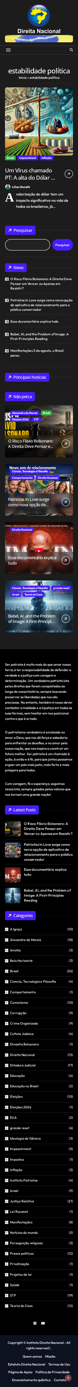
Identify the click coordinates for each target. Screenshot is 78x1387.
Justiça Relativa (22, 1201)
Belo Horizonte (21, 960)
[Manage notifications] (68, 1377)
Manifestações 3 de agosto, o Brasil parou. (37, 352)
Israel (15, 594)
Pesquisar (23, 230)
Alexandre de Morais (24, 413)
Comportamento (22, 477)
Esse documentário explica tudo (34, 321)
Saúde (14, 1285)
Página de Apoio (20, 1372)
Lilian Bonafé (21, 187)
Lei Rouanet (19, 1211)
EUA (13, 1117)
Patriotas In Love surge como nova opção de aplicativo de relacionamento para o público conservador (41, 305)
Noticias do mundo (24, 1232)
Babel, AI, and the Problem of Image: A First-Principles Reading (39, 336)
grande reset (61, 588)
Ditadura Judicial (23, 1065)
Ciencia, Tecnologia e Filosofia (30, 471)
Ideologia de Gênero (25, 1138)
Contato (60, 1380)
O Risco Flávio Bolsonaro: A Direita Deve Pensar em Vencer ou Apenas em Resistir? (41, 283)
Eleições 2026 (20, 419)
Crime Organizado (24, 1023)
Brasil (10, 157)
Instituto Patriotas (24, 1180)
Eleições (16, 1096)
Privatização (19, 1264)
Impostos (17, 1159)
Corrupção (18, 1013)
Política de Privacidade (53, 1372)
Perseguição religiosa (26, 1243)
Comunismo (19, 1002)
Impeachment (27, 157)
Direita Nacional (48, 477)
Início (23, 77)
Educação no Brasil (24, 1086)
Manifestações (21, 1222)
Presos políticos (22, 1253)
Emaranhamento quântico (31, 1380)
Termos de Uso (59, 1364)
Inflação (47, 157)
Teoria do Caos (33, 594)
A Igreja (16, 929)
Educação (17, 1076)
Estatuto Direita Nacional (26, 1364)
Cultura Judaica (21, 1034)
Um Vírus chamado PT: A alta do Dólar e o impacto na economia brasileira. (31, 181)
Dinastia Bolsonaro (24, 1044)
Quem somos (32, 1356)
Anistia (15, 950)
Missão (50, 1356)
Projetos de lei (21, 1274)
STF (36, 419)
